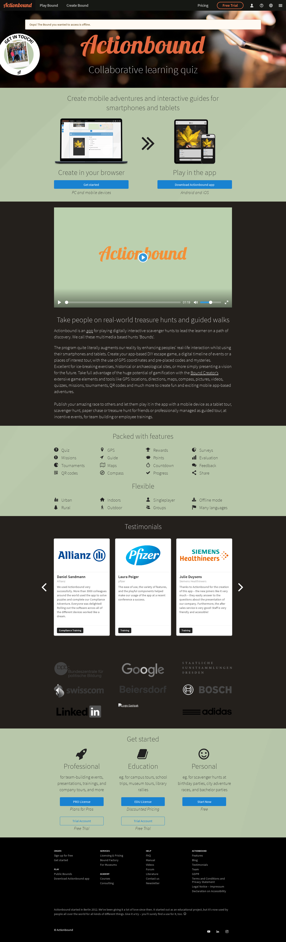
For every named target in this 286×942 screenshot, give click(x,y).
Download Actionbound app (194, 184)
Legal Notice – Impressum (208, 886)
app (89, 330)
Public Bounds (63, 874)
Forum (150, 869)
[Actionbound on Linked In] (218, 932)
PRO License (81, 802)
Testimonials (200, 865)
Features (197, 855)
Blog (195, 860)
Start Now (204, 802)
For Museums (108, 864)
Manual (150, 860)
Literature (152, 874)
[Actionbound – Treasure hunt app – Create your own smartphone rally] (17, 5)
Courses (105, 878)
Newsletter (153, 883)
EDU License (143, 802)
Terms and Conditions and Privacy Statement (208, 880)
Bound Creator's (204, 372)
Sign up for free (63, 855)
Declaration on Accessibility (209, 891)
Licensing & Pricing (111, 855)
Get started (91, 184)
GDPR (195, 874)
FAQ (148, 855)
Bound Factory (109, 860)
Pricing (203, 5)
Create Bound (77, 5)
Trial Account (81, 821)
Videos (150, 865)
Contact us (152, 878)
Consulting (107, 883)
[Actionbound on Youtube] (209, 932)
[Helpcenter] (262, 5)
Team (195, 869)
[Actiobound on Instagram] (227, 932)
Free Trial (230, 5)
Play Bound (49, 5)
